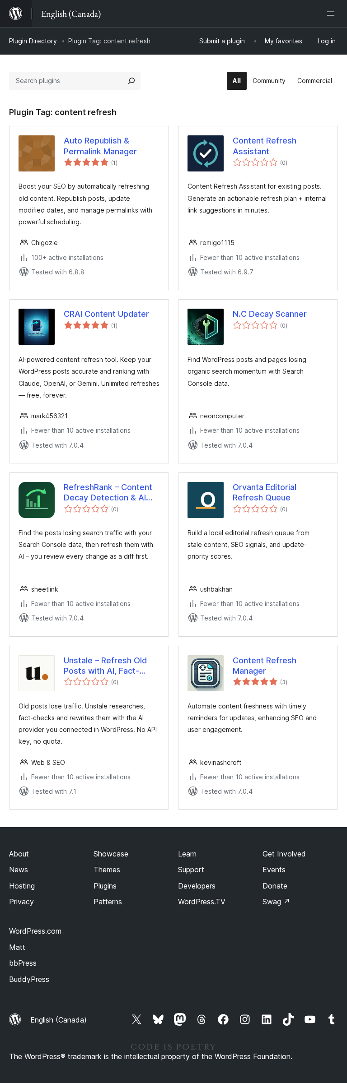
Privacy (21, 901)
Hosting (22, 885)
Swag (276, 901)
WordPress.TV (201, 901)
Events (274, 869)
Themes (107, 869)
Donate (275, 885)
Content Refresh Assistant (264, 146)
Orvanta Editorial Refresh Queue (264, 492)
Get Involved (284, 853)
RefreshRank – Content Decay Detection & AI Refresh (108, 492)
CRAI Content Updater (106, 314)
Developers (197, 885)
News (18, 869)
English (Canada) (58, 1019)
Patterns (108, 901)
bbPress (23, 962)
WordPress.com (35, 930)
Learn (187, 853)
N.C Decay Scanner (270, 314)
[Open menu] (332, 13)
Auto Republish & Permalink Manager (100, 146)
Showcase (111, 853)
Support (191, 869)
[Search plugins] (131, 81)
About (19, 853)
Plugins (105, 885)
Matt (17, 947)
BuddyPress (29, 979)
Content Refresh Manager (264, 666)
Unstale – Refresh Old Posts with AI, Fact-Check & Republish (105, 666)
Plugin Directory (33, 41)
